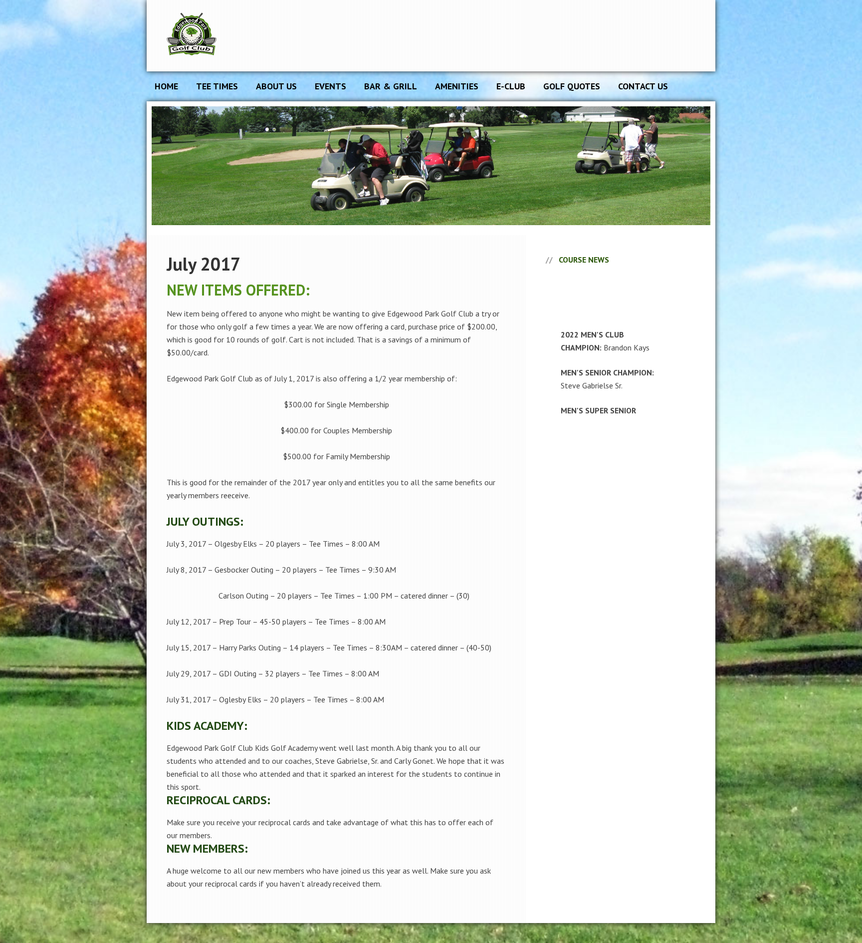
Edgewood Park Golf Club (241, 35)
